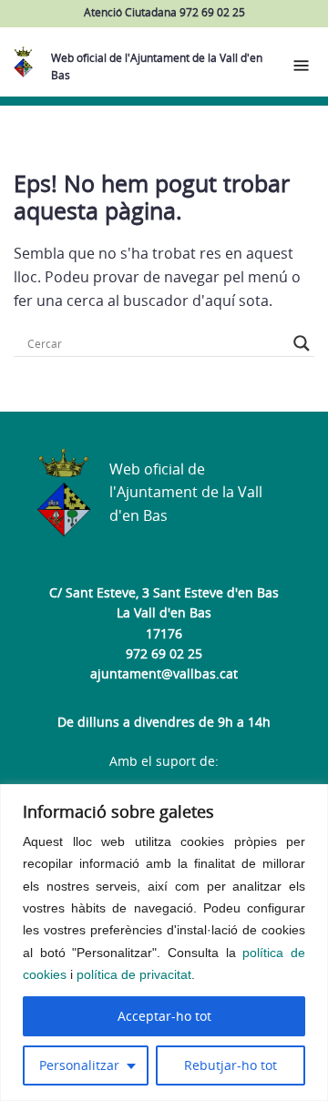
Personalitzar (79, 1065)
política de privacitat (134, 974)
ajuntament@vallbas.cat (164, 673)
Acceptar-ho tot (164, 1016)
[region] (164, 942)
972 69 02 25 (164, 653)
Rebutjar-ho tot (230, 1065)
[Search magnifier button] (301, 343)
